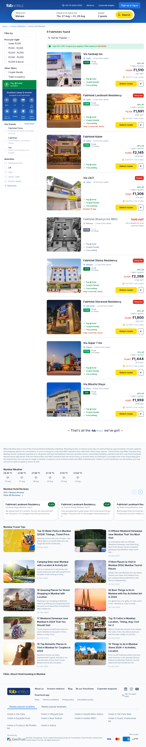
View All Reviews (11, 495)
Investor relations (56, 688)
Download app (42, 695)
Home (4, 26)
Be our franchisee (85, 688)
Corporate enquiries (107, 688)
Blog (70, 688)
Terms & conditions (51, 700)
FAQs (37, 700)
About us (90, 5)
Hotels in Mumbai (18, 26)
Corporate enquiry (106, 5)
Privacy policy (68, 700)
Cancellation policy (85, 700)
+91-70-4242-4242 (73, 5)
